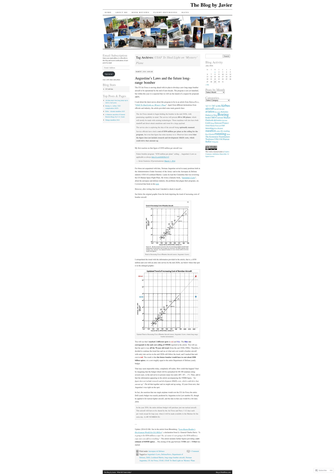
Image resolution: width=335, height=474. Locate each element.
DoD (148, 457)
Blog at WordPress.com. (223, 472)
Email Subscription (115, 55)
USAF (161, 460)
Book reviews (140, 12)
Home (108, 12)
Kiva (215, 128)
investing (209, 128)
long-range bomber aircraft (175, 457)
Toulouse (209, 139)
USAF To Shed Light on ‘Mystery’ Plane (151, 105)
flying (212, 123)
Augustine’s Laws (188, 177)
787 (213, 105)
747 (206, 106)
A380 (218, 105)
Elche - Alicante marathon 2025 (115, 111)
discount (224, 120)
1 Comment (194, 451)
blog (215, 114)
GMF (223, 125)
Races (185, 12)
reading (227, 131)
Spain (228, 134)
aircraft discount (219, 109)
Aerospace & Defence (156, 451)
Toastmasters (224, 136)
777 (210, 106)
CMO (212, 117)
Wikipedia (215, 142)
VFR (220, 139)
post (157, 184)
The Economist (211, 136)
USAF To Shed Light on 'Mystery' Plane (180, 460)
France (225, 122)
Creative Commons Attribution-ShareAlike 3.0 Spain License (217, 154)
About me (122, 12)
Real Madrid (209, 134)
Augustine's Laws (153, 454)
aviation (209, 111)
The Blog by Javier (211, 5)
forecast (218, 122)
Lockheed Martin (157, 457)
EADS (207, 123)
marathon (210, 130)
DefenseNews (166, 454)
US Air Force (153, 460)
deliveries (218, 120)
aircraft (209, 108)
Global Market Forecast (213, 125)
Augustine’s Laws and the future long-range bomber (162, 80)
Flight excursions (165, 12)
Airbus (225, 105)
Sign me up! (109, 74)
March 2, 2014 (169, 161)
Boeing (223, 114)
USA (216, 139)
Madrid (220, 128)
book (207, 117)
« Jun (207, 85)
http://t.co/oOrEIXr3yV (160, 157)
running (220, 133)
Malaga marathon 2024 (112, 120)
